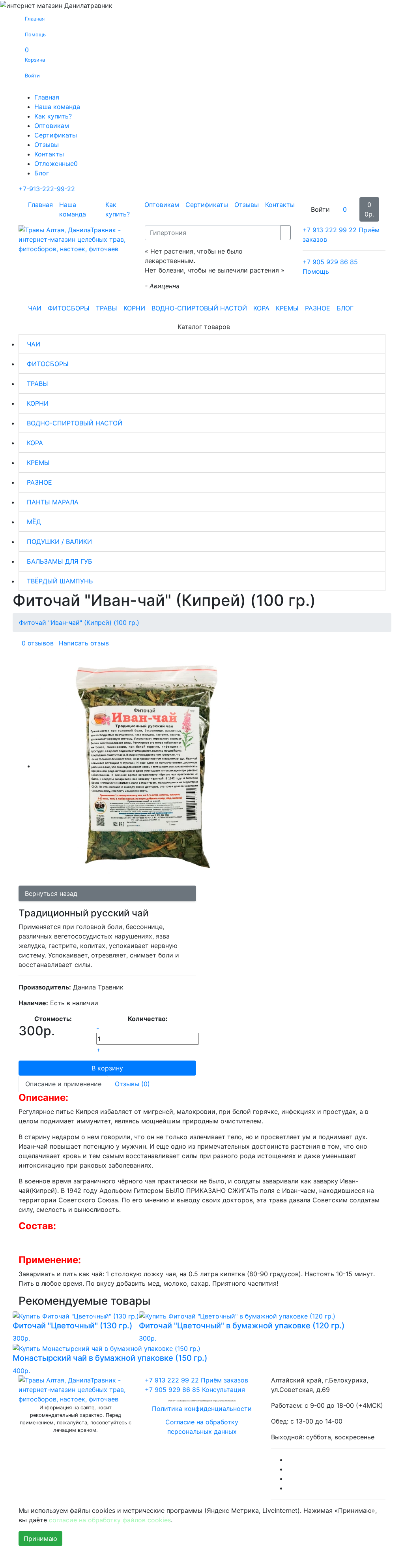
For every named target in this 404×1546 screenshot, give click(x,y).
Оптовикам (51, 126)
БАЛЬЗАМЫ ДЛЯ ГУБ (59, 561)
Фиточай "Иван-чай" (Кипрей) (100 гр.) (79, 622)
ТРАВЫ (106, 308)
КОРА (261, 308)
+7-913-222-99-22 (47, 189)
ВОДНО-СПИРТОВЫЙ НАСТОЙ (199, 308)
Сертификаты (55, 135)
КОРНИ (134, 308)
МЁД (34, 522)
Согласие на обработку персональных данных (201, 1426)
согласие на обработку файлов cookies (110, 1520)
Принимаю (40, 1538)
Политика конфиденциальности (202, 1408)
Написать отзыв (84, 643)
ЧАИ (34, 308)
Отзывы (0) (132, 1084)
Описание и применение (63, 1084)
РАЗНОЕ (317, 308)
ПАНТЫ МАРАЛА (53, 502)
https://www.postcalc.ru (224, 1400)
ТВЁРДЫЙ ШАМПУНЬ (60, 581)
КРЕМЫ (287, 308)
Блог (41, 173)
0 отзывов (38, 643)
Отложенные (56, 163)
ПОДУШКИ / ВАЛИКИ (59, 541)
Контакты (49, 154)
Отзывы (46, 145)
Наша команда (57, 107)
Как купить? (53, 116)
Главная (46, 97)
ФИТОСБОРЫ (69, 308)
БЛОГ (345, 308)
